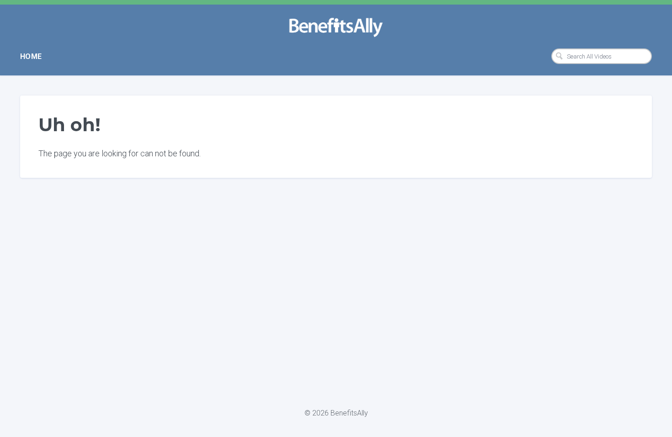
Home (31, 56)
